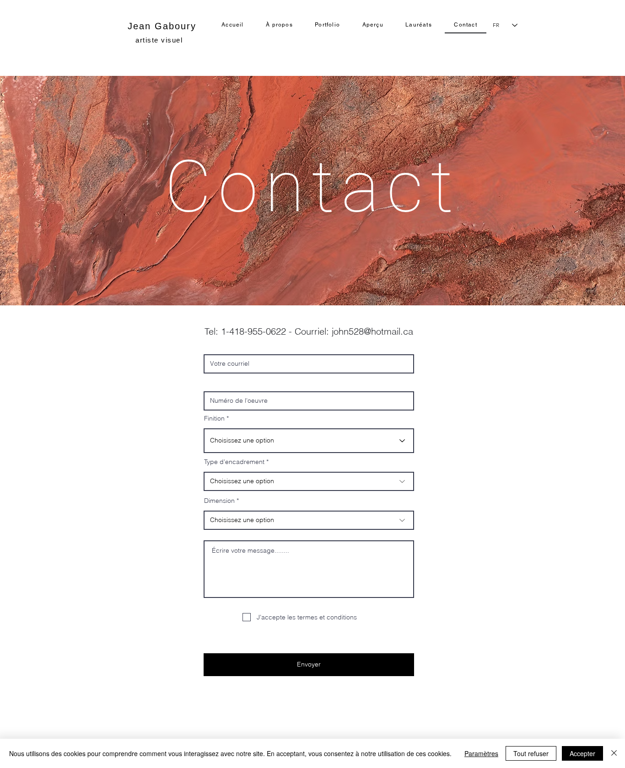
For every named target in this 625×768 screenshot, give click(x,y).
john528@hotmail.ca (372, 331)
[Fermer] (614, 753)
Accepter (582, 753)
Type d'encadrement (234, 462)
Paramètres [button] (481, 753)
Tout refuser (531, 753)
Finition (214, 418)
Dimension (219, 500)
